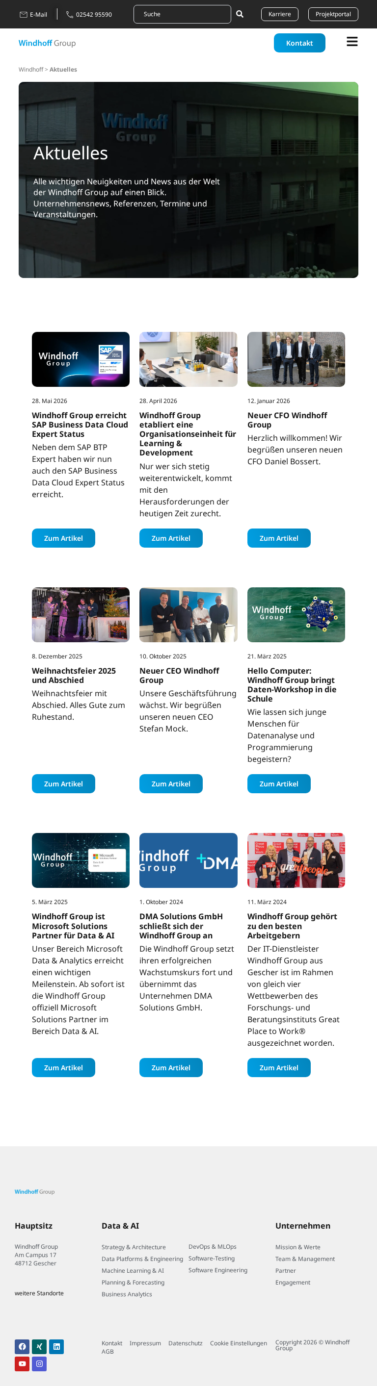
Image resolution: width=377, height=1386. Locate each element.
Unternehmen (302, 1225)
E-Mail (38, 14)
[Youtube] (22, 1364)
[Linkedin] (56, 1346)
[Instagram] (39, 1364)
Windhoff (31, 69)
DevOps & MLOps (212, 1246)
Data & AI (120, 1225)
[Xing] (39, 1346)
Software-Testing (211, 1258)
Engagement (292, 1282)
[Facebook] (22, 1346)
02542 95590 (94, 14)
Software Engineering (217, 1270)
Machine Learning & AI (133, 1270)
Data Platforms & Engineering (142, 1259)
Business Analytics (127, 1294)
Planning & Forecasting (133, 1282)
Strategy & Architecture (134, 1247)
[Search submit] (238, 14)
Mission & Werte (298, 1247)
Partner (285, 1270)
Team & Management (305, 1259)
